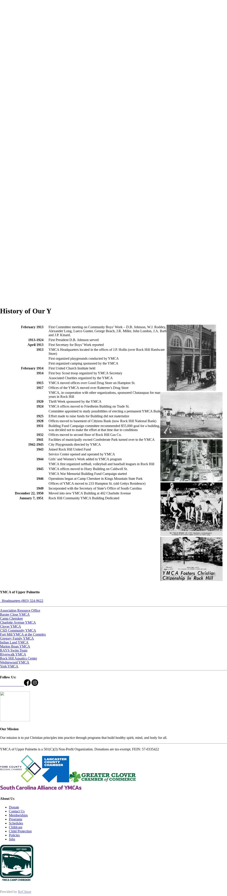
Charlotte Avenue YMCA (18, 622)
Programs (15, 819)
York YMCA (9, 666)
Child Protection (20, 831)
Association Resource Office (20, 610)
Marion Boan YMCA (15, 646)
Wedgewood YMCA (14, 662)
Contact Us (17, 811)
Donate (14, 807)
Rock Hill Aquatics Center (18, 658)
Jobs (12, 839)
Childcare (15, 827)
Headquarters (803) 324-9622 (21, 601)
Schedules (16, 823)
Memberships (18, 815)
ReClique (24, 892)
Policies (14, 835)
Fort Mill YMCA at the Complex (23, 634)
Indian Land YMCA (14, 642)
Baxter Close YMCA (15, 614)
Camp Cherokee (11, 618)
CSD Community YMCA (18, 630)
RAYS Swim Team (13, 650)
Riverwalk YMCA (13, 654)
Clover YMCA (10, 626)
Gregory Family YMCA (17, 638)
